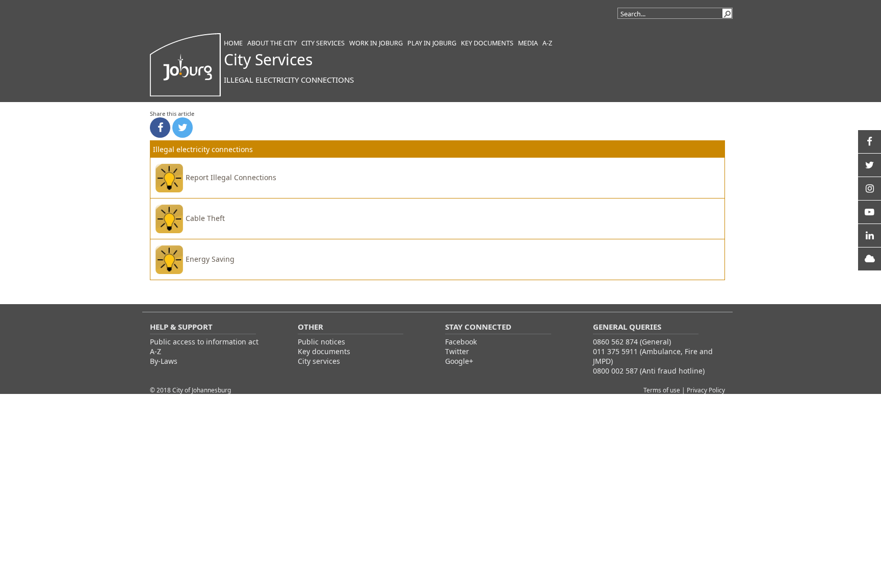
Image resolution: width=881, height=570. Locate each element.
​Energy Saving (210, 259)
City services (319, 361)
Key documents (324, 351)
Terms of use (662, 390)
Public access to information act (204, 341)
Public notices (321, 341)
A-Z (155, 351)
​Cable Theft (205, 218)
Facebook (461, 341)
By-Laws (163, 361)
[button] (727, 13)
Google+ (459, 361)
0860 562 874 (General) (632, 341)
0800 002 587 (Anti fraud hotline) (649, 371)
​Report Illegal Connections (231, 177)
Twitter (457, 351)
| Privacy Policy (703, 390)
